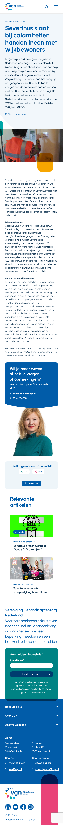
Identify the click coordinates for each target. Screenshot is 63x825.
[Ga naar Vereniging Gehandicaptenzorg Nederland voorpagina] (19, 7)
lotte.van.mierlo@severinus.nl (30, 355)
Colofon (31, 819)
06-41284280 (20, 398)
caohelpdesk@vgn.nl (47, 769)
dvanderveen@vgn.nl (24, 393)
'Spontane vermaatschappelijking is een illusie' (30, 590)
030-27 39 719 (43, 763)
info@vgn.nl (15, 769)
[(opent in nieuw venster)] (23, 807)
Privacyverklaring (14, 819)
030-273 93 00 (17, 763)
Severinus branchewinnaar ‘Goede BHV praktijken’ (29, 547)
